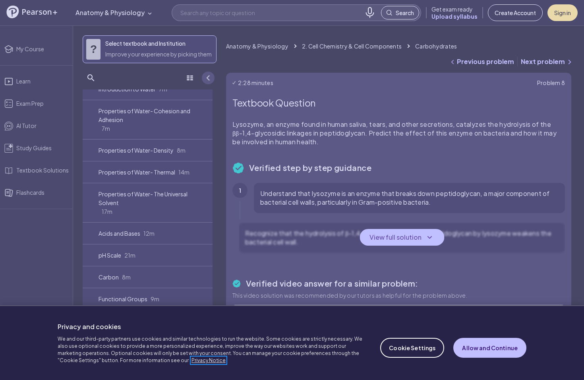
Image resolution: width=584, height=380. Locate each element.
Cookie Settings (412, 347)
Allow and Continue (490, 347)
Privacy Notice (208, 360)
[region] (292, 342)
